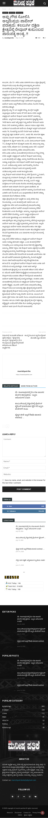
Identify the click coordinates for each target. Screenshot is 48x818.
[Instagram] (29, 796)
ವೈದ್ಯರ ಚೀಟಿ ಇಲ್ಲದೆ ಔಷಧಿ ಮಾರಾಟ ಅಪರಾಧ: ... (30, 549)
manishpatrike (9, 38)
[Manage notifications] (42, 813)
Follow (41, 511)
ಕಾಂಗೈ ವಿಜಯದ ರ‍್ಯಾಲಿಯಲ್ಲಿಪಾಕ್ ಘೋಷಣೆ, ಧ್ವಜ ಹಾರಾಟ (35, 336)
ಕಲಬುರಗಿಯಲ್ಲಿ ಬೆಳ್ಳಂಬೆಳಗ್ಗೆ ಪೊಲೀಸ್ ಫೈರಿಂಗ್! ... (31, 538)
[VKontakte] (35, 796)
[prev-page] (3, 426)
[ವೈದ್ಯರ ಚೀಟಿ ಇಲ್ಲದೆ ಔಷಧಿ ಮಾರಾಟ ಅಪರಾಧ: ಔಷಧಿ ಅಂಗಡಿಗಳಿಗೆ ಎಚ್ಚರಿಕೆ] (8, 417)
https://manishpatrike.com (24, 374)
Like (42, 506)
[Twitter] (10, 43)
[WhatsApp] (20, 43)
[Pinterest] (15, 43)
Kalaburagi (19, 13)
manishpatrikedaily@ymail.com (24, 780)
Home (4, 9)
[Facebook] (4, 43)
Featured (12, 13)
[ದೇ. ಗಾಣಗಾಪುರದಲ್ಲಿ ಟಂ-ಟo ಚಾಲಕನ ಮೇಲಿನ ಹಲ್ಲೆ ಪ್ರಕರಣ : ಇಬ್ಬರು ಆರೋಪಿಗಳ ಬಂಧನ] (8, 395)
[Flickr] (24, 796)
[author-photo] (24, 368)
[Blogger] (12, 796)
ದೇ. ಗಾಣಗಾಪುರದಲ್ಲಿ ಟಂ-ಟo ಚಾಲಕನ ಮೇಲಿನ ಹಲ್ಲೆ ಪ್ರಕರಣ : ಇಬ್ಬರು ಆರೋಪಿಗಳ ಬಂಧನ (29, 395)
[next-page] (7, 426)
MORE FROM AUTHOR (29, 386)
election (11, 9)
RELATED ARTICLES (11, 386)
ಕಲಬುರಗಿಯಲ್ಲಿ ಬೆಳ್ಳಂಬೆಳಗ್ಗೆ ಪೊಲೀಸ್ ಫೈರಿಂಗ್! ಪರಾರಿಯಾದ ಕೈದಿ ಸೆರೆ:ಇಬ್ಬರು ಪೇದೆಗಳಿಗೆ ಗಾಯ (29, 406)
